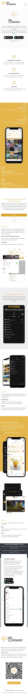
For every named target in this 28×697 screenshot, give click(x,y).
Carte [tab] (14, 218)
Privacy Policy (18, 692)
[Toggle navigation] (25, 5)
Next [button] (25, 324)
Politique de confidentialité (8, 692)
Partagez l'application (14, 682)
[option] (14, 324)
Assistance (24, 692)
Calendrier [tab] (14, 221)
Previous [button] (2, 324)
